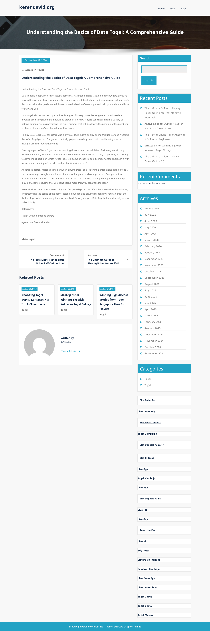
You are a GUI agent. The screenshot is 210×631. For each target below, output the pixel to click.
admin (29, 69)
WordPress (97, 626)
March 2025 (151, 315)
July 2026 (150, 214)
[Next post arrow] (127, 259)
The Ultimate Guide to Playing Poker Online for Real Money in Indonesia (163, 113)
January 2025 (152, 328)
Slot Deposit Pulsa (150, 498)
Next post (92, 255)
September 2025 (154, 277)
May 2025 (150, 303)
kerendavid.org (37, 7)
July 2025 (150, 290)
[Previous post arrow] (25, 259)
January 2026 (153, 252)
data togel (28, 239)
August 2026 (152, 208)
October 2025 (153, 271)
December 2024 (154, 334)
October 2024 (153, 347)
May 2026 (150, 227)
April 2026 (151, 233)
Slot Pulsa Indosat (150, 422)
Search (145, 58)
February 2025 (153, 321)
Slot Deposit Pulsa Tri (152, 444)
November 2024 (154, 340)
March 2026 (152, 240)
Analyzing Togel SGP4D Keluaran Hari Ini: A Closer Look (36, 299)
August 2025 (152, 284)
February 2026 (153, 246)
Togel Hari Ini (148, 530)
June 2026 (151, 221)
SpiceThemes (133, 626)
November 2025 (154, 265)
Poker (183, 8)
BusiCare (119, 626)
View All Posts (69, 351)
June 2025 (151, 296)
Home (161, 8)
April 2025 (151, 309)
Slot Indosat (147, 457)
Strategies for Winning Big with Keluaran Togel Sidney (75, 299)
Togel (172, 8)
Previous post (57, 255)
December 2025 (154, 258)
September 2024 (154, 353)
